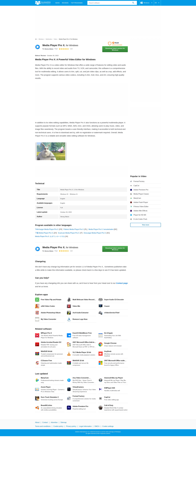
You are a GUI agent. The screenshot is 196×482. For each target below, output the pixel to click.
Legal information (85, 426)
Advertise (54, 422)
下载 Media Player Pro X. (44, 233)
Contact (45, 422)
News (57, 3)
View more (145, 225)
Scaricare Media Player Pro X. (69, 233)
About (37, 422)
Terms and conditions (43, 426)
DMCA (97, 426)
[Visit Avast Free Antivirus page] (115, 43)
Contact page (122, 283)
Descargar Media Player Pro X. (95, 233)
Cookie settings (108, 426)
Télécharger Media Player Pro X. (47, 229)
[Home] (36, 39)
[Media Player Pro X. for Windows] (37, 46)
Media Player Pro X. (60, 45)
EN (156, 3)
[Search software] (133, 3)
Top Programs (76, 3)
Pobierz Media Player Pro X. (73, 229)
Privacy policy (71, 426)
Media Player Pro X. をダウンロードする (50, 236)
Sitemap (63, 422)
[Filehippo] (42, 3)
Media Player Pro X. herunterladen (101, 229)
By (47, 49)
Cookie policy (58, 426)
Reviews (65, 3)
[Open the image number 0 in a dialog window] (51, 151)
